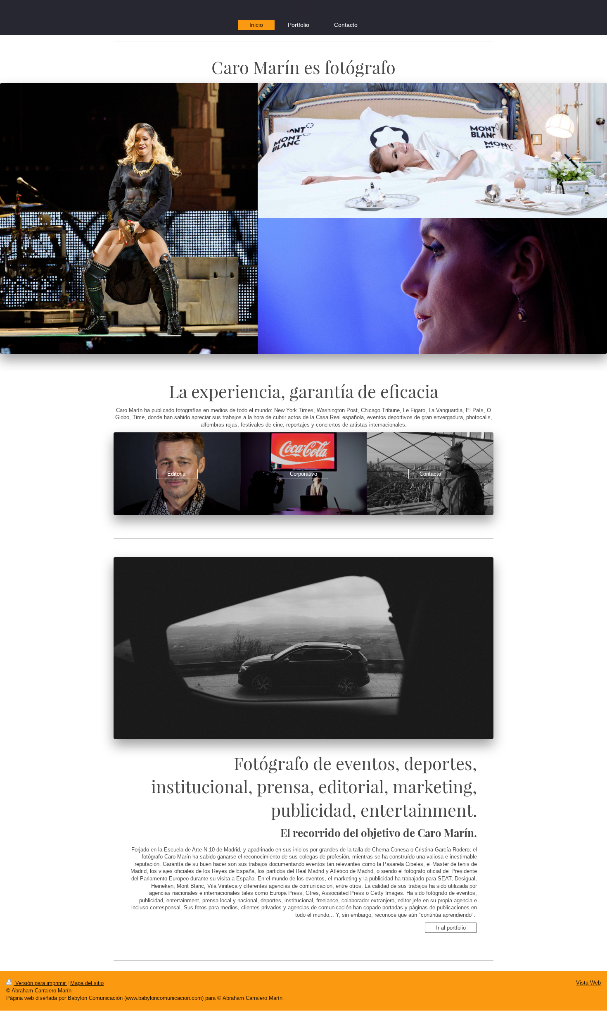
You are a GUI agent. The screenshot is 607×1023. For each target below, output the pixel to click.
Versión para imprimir (40, 983)
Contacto (430, 474)
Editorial (177, 474)
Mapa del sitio (87, 983)
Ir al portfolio (451, 928)
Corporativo (303, 474)
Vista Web (588, 983)
